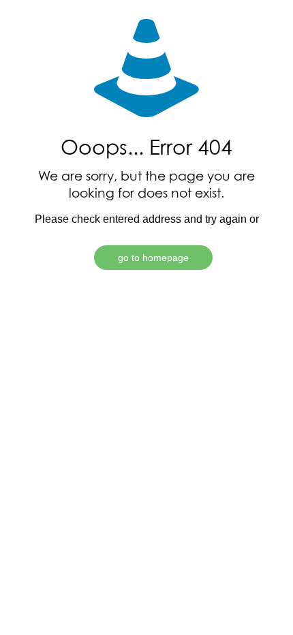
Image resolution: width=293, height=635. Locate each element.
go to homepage (153, 257)
